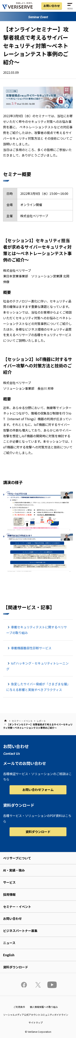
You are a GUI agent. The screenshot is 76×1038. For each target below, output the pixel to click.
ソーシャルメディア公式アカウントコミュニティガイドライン (35, 1014)
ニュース (9, 942)
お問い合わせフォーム (38, 789)
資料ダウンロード (38, 831)
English (8, 955)
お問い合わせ (51, 6)
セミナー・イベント (22, 720)
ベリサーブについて (17, 858)
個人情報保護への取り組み (44, 1006)
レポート (41, 720)
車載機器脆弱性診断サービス (31, 648)
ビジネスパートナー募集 (20, 930)
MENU (70, 8)
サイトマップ (36, 1022)
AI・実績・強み (14, 870)
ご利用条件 (19, 1006)
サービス (9, 882)
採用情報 (9, 894)
